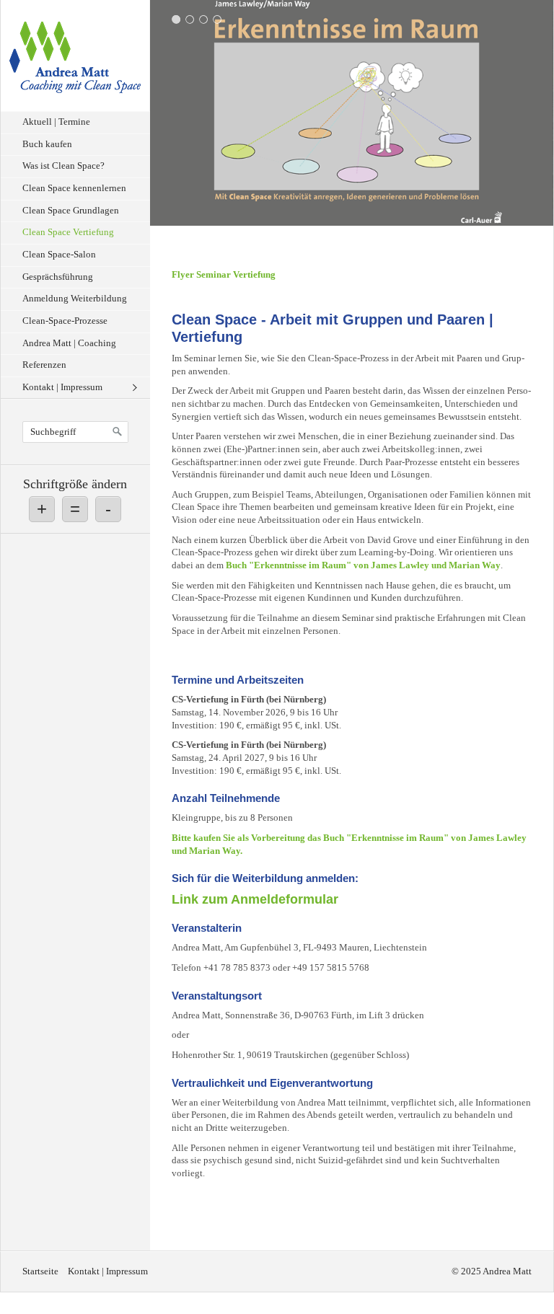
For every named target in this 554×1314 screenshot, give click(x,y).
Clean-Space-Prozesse (64, 321)
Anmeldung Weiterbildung (74, 299)
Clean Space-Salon (59, 255)
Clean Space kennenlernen (74, 188)
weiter (539, 116)
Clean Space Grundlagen (70, 211)
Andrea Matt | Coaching (69, 343)
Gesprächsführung (57, 277)
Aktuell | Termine (56, 122)
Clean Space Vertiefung (68, 232)
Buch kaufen (47, 144)
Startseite (40, 1271)
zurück (164, 116)
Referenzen (44, 365)
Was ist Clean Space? (63, 166)
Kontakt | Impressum (62, 387)
